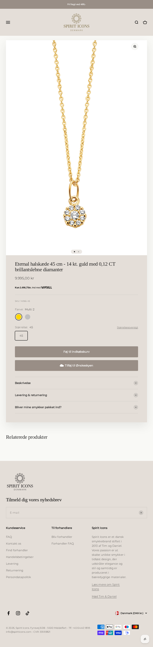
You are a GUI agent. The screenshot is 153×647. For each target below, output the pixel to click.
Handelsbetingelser (20, 557)
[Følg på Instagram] (18, 613)
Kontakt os (13, 543)
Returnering (14, 570)
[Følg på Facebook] (8, 613)
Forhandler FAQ (62, 543)
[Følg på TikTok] (27, 613)
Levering (12, 563)
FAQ (9, 537)
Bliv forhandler (61, 537)
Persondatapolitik (18, 577)
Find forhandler (17, 550)
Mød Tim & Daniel (104, 596)
